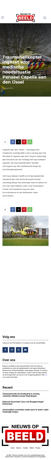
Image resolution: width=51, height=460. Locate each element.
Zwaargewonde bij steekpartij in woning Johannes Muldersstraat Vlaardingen (20, 395)
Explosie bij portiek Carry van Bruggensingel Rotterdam (22, 403)
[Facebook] (12, 141)
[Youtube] (25, 349)
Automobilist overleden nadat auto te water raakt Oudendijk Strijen (25, 411)
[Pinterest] (24, 141)
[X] (18, 141)
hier (46, 375)
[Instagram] (12, 349)
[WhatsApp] (29, 141)
